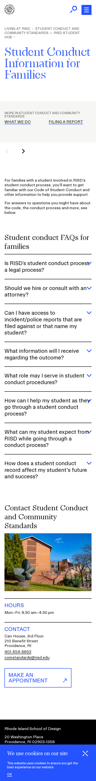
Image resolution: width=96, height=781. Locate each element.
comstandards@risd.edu (27, 657)
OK (9, 774)
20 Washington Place (23, 737)
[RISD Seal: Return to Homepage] (9, 13)
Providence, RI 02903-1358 (29, 742)
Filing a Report (66, 122)
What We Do (17, 122)
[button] (9, 151)
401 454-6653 (17, 651)
